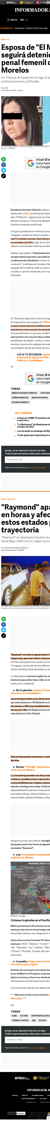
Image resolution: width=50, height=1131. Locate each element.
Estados (42, 1020)
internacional (37, 1095)
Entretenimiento (29, 1098)
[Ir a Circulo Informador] (25, 1)
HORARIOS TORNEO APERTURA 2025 (31, 29)
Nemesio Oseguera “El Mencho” (24, 393)
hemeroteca (31, 1102)
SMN (33, 1020)
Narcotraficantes (40, 398)
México (4, 39)
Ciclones (24, 1016)
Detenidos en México (20, 402)
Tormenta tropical (20, 1020)
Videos (14, 20)
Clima (14, 1016)
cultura (43, 1098)
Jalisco (15, 1095)
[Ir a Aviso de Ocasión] (22, 1076)
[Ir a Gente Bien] (39, 1)
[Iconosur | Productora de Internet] (11, 1113)
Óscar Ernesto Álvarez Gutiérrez (16, 548)
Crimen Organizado (20, 398)
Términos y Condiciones (37, 467)
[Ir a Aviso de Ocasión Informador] (12, 1)
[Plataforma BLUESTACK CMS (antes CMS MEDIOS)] (21, 1113)
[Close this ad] (48, 1117)
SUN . (6, 88)
